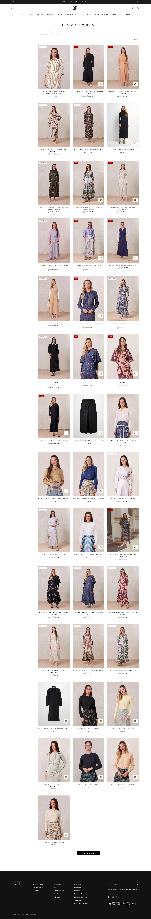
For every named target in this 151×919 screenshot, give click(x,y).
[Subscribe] (138, 884)
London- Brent (79, 894)
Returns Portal (38, 884)
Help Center (58, 894)
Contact (35, 894)
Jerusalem (77, 900)
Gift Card (57, 887)
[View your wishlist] (132, 8)
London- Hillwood (80, 897)
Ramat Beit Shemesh (81, 903)
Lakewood (78, 887)
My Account (58, 884)
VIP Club (57, 897)
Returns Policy (59, 890)
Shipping (36, 890)
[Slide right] (137, 2)
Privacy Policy (38, 887)
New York (77, 884)
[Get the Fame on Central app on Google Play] (128, 905)
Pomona (77, 890)
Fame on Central (21, 914)
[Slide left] (13, 2)
